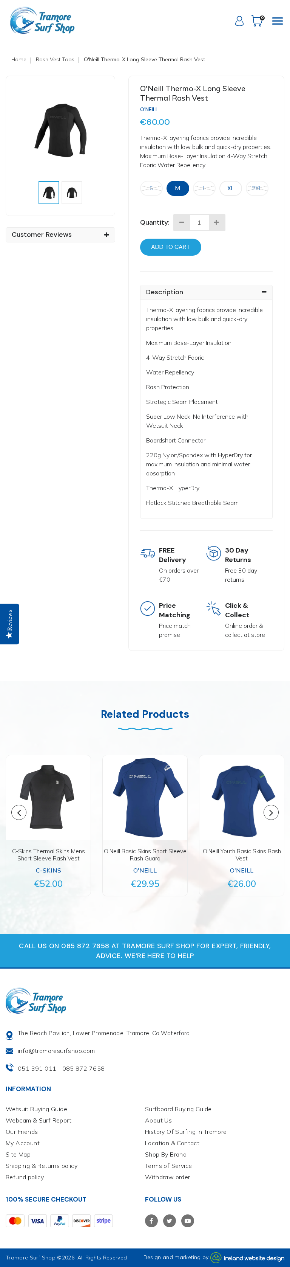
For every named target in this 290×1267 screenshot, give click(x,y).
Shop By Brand (166, 1154)
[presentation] (48, 192)
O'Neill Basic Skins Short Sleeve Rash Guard (145, 855)
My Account (23, 1143)
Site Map (18, 1154)
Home (18, 59)
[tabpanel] (60, 130)
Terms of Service (168, 1165)
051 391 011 (37, 1068)
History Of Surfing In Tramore (186, 1131)
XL (230, 188)
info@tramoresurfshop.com (56, 1050)
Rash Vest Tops (55, 59)
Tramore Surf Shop (31, 1257)
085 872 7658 (83, 1068)
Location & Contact (172, 1143)
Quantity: (155, 222)
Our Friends (22, 1131)
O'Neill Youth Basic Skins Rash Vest (242, 855)
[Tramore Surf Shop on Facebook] (151, 1220)
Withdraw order (167, 1177)
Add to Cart (170, 247)
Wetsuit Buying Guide (36, 1109)
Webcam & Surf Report (38, 1120)
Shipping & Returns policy (41, 1165)
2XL (257, 188)
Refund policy (25, 1177)
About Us (158, 1120)
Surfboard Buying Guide (178, 1109)
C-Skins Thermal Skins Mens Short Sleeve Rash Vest (48, 855)
